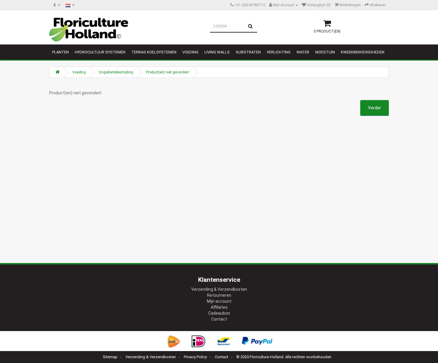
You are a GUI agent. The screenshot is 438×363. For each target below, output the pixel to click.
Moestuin (325, 52)
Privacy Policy (195, 357)
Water (302, 52)
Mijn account (219, 301)
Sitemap (110, 357)
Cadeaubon (219, 313)
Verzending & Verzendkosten (219, 289)
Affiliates (219, 307)
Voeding (190, 52)
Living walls (217, 52)
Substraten (248, 52)
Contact (219, 319)
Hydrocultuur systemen (100, 52)
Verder (374, 107)
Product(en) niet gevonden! (167, 72)
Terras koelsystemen (153, 52)
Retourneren (219, 295)
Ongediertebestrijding (116, 72)
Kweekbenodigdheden (362, 52)
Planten (60, 52)
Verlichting (279, 52)
